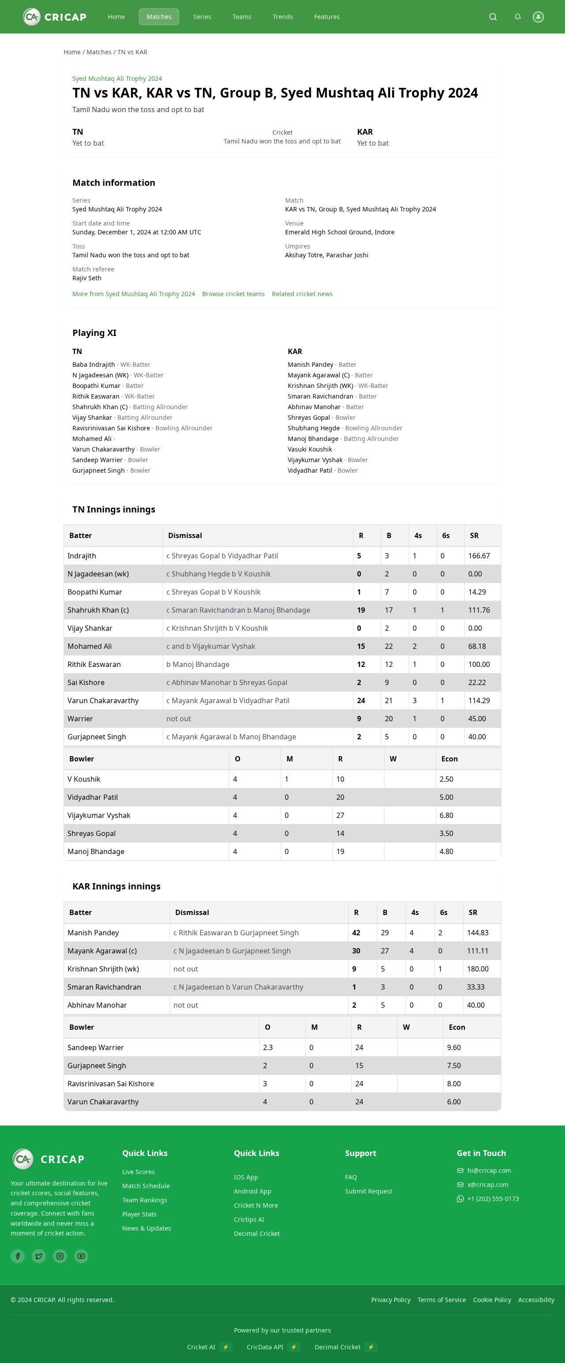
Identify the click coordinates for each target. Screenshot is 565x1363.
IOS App (246, 1177)
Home (116, 16)
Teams (242, 16)
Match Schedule (146, 1186)
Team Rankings (144, 1200)
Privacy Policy (391, 1299)
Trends (283, 16)
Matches (159, 16)
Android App (252, 1191)
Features (327, 16)
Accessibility (536, 1299)
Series (202, 16)
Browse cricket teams (233, 294)
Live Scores (138, 1171)
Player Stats (139, 1214)
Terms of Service (442, 1299)
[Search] (493, 16)
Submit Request (368, 1191)
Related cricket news (302, 294)
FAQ (351, 1177)
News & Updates (146, 1228)
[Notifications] (517, 16)
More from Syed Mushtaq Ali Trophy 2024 (133, 294)
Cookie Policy (492, 1299)
